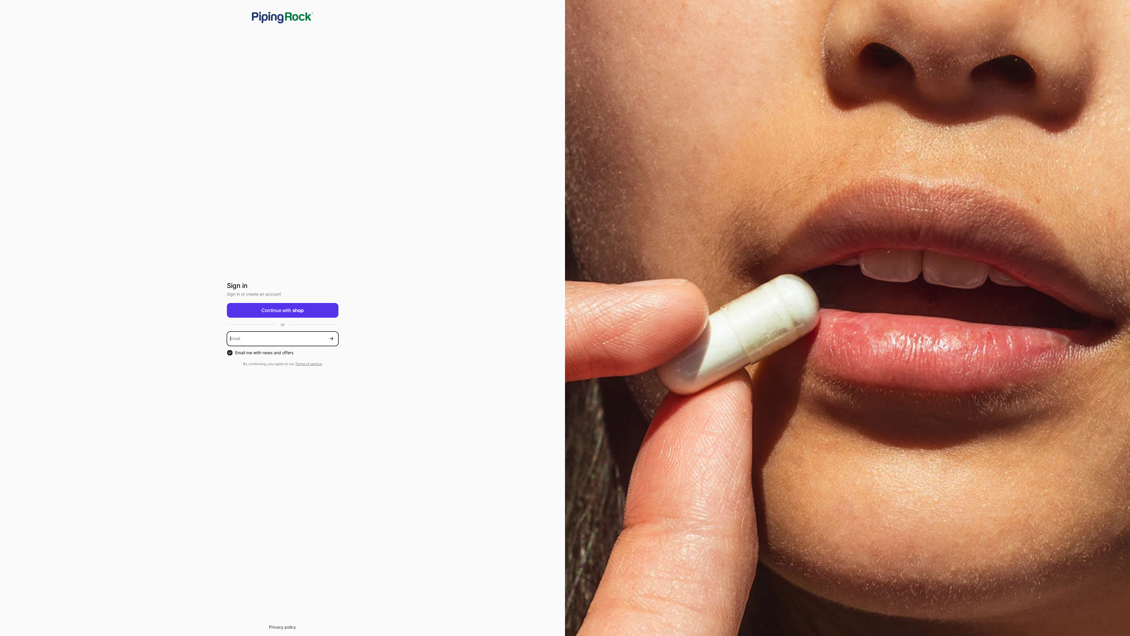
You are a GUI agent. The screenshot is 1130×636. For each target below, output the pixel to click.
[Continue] (331, 339)
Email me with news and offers (264, 352)
